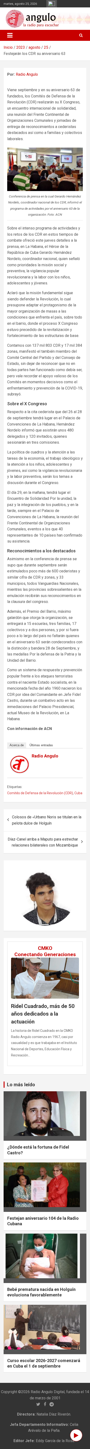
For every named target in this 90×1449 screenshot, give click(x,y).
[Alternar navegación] (10, 35)
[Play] (76, 1435)
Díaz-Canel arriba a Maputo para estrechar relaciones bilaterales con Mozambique (43, 842)
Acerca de (17, 745)
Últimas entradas (41, 745)
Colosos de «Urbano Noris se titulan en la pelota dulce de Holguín (46, 820)
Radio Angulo (27, 74)
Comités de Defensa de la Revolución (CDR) (40, 793)
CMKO (45, 948)
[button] (19, 895)
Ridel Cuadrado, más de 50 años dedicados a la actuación (43, 1014)
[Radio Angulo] (19, 758)
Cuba (78, 793)
